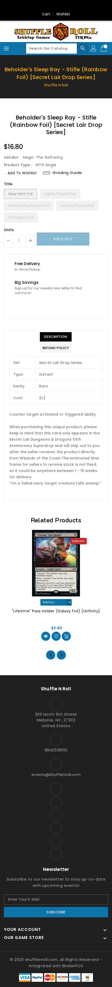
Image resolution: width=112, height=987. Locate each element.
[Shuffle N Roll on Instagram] (41, 6)
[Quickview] (45, 636)
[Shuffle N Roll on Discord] (61, 6)
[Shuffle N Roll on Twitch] (71, 6)
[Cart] (104, 48)
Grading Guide (67, 172)
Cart (46, 14)
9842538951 (56, 750)
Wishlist (63, 14)
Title (8, 184)
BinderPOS (72, 965)
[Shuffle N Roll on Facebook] (31, 6)
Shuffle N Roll (56, 85)
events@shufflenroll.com (56, 774)
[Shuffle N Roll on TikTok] (81, 6)
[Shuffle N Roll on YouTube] (51, 6)
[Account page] (94, 48)
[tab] (56, 337)
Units (9, 230)
